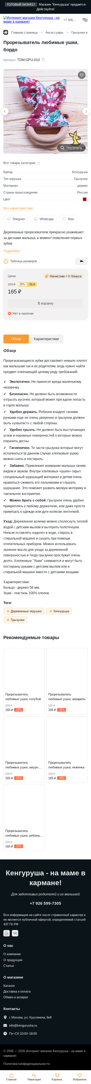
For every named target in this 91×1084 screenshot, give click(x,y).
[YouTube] (6, 933)
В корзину (45, 303)
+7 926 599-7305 (69, 20)
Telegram (18, 219)
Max (71, 219)
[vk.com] (15, 933)
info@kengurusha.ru (23, 1025)
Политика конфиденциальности (26, 1063)
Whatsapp (47, 219)
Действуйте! (45, 9)
